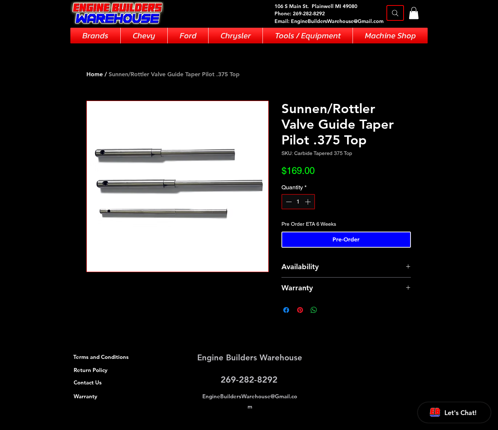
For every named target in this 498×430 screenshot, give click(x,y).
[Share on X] (327, 310)
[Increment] (308, 202)
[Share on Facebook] (286, 310)
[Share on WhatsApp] (314, 310)
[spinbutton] (298, 202)
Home (94, 74)
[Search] (395, 13)
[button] (414, 13)
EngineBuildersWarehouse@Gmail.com (337, 21)
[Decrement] (288, 202)
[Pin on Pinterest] (300, 310)
